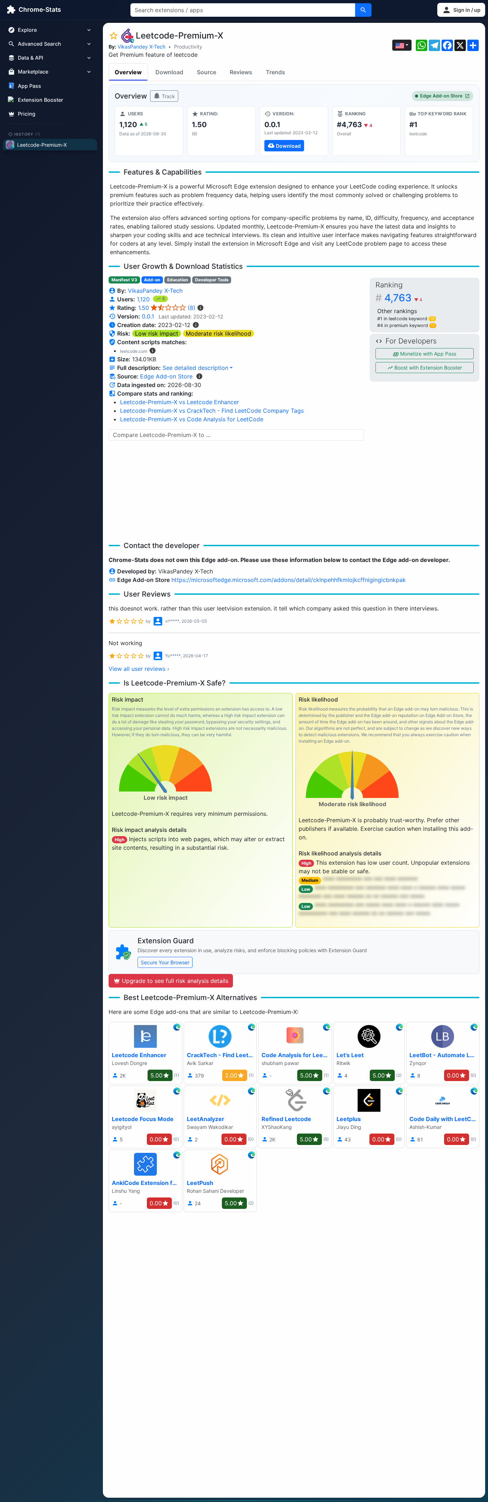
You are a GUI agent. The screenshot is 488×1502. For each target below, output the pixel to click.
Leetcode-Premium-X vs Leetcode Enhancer (179, 402)
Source (206, 72)
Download (169, 72)
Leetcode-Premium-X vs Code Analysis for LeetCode (191, 419)
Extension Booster (40, 100)
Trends (275, 72)
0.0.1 (148, 316)
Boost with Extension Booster (427, 368)
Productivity (188, 47)
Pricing (26, 114)
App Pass (29, 86)
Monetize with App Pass (427, 354)
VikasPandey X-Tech (141, 47)
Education (177, 279)
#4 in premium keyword (406, 325)
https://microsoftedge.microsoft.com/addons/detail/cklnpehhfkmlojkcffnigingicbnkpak (288, 579)
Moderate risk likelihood (218, 333)
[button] (461, 10)
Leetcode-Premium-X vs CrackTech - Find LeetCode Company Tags (212, 410)
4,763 (403, 298)
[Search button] (363, 10)
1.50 (166, 307)
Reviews (241, 72)
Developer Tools (212, 279)
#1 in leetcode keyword (405, 318)
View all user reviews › (139, 668)
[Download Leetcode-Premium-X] (294, 131)
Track (167, 96)
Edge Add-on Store (441, 96)
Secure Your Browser (165, 962)
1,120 (144, 299)
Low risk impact (156, 333)
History (27, 133)
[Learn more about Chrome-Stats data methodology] (199, 376)
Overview (128, 72)
